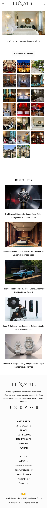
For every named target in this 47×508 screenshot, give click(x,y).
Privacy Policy (23, 479)
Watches (23, 444)
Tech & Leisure (23, 435)
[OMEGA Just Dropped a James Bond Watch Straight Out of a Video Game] (23, 198)
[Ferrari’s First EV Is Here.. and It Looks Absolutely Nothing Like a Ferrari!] (23, 272)
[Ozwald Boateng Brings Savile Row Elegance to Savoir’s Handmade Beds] (23, 235)
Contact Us (23, 483)
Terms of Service (23, 474)
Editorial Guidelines (23, 465)
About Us (23, 456)
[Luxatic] (23, 3)
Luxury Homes (23, 439)
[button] (43, 3)
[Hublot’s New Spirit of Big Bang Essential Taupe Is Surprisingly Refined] (23, 347)
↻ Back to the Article (23, 53)
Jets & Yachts (23, 426)
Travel (23, 430)
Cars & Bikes (23, 421)
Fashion (24, 448)
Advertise (23, 461)
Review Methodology (24, 470)
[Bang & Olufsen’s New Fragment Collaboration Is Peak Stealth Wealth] (23, 310)
